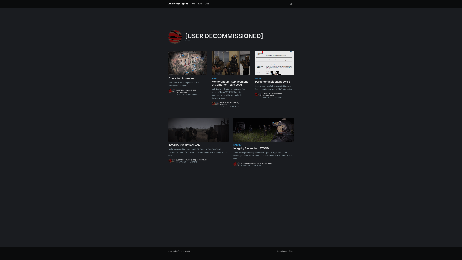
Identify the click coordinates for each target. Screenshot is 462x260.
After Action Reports (178, 4)
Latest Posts (282, 251)
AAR (193, 4)
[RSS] (291, 4)
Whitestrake (181, 92)
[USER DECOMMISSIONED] (186, 90)
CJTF (200, 4)
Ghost (291, 251)
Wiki (207, 4)
